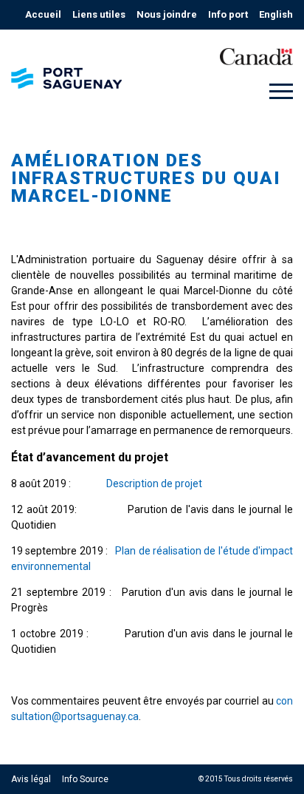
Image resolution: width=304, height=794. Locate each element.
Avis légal (31, 779)
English (276, 14)
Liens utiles (98, 14)
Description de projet (154, 483)
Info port (228, 14)
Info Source (85, 779)
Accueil (43, 14)
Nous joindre (167, 14)
